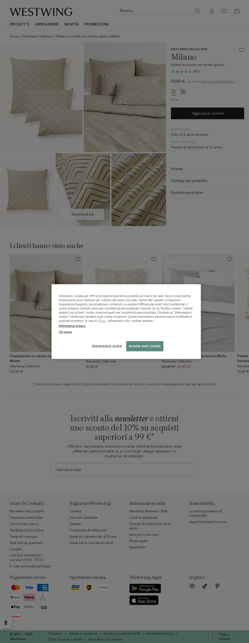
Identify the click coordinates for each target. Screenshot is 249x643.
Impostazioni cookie (107, 346)
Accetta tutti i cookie (145, 346)
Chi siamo (65, 332)
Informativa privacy (72, 326)
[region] (126, 321)
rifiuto (102, 321)
